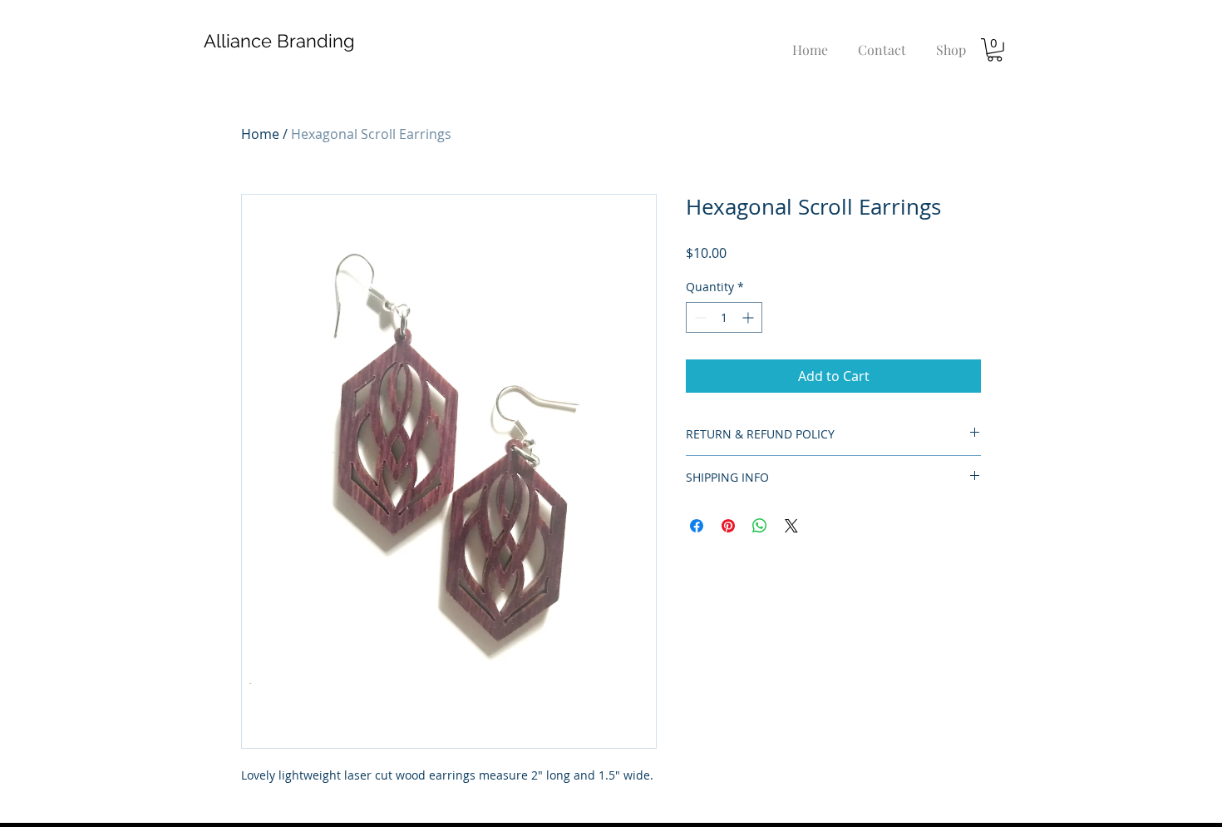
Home (260, 134)
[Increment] (749, 317)
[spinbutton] (724, 317)
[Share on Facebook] (697, 526)
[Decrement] (698, 317)
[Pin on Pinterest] (728, 526)
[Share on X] (791, 526)
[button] (994, 50)
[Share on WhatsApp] (760, 526)
